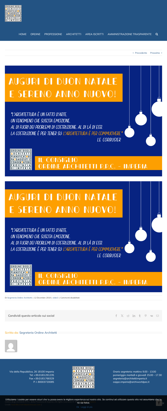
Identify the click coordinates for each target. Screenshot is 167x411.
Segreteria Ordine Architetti (19, 297)
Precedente (141, 52)
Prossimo (155, 52)
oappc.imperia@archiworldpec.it (131, 381)
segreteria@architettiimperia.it (130, 378)
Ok (77, 407)
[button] (157, 34)
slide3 (55, 297)
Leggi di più (86, 407)
